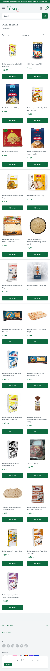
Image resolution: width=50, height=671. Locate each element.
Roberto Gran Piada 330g (35, 195)
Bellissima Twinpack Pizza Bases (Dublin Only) (11, 240)
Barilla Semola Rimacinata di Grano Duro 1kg (36, 153)
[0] (45, 8)
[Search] (45, 16)
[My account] (41, 8)
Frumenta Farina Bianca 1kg (36, 285)
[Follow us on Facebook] (4, 645)
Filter (7, 35)
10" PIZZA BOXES (32, 463)
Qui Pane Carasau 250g (10, 152)
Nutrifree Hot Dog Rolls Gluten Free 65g (12, 330)
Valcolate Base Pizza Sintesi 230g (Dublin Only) (11, 508)
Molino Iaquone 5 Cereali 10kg (12, 551)
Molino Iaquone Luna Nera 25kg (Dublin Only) (10, 464)
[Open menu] (3, 8)
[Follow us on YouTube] (21, 645)
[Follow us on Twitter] (8, 645)
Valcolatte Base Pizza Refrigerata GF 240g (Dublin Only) (36, 241)
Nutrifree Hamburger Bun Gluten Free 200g (35, 374)
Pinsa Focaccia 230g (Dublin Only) (36, 330)
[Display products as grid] (43, 35)
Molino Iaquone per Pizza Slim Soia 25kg (37, 552)
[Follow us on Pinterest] (17, 645)
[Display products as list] (47, 35)
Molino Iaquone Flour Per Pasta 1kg (12, 197)
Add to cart (12, 76)
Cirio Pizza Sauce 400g (34, 64)
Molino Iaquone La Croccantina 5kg (12, 287)
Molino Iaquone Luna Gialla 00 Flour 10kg (12, 65)
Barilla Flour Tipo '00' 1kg (10, 108)
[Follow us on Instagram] (12, 645)
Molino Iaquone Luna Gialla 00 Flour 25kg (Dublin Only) (12, 418)
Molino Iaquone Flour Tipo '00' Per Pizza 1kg (37, 109)
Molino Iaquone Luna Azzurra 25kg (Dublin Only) (11, 374)
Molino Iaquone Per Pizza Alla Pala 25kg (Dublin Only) (36, 508)
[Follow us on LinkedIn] (26, 645)
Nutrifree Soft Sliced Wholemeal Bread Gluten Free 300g (37, 419)
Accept (8, 664)
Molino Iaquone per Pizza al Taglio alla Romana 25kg (11, 596)
